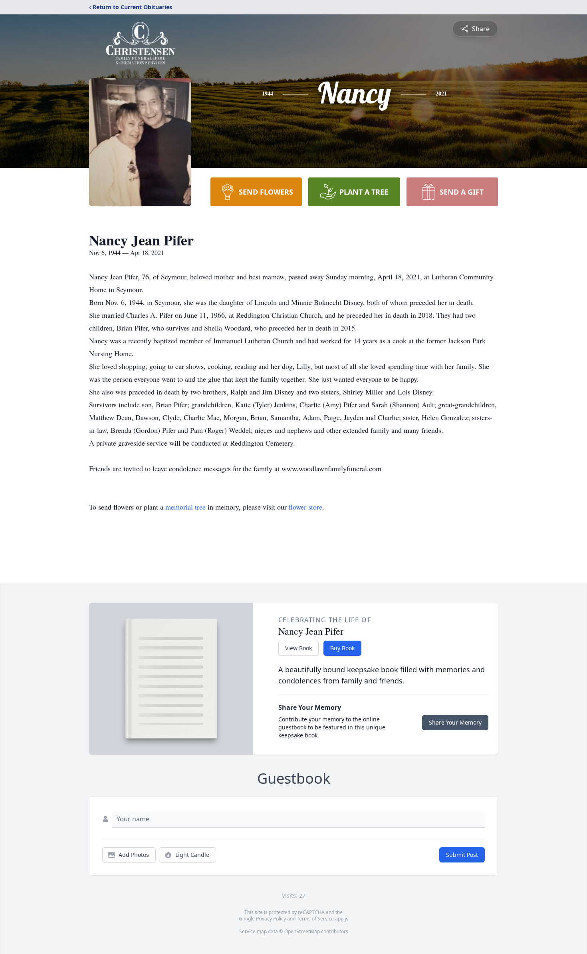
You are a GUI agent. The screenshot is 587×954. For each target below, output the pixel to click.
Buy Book (342, 648)
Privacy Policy (271, 918)
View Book (298, 648)
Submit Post (462, 854)
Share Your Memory (455, 722)
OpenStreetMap (302, 931)
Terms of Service (315, 918)
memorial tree (185, 507)
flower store (305, 507)
